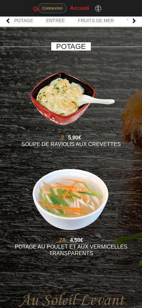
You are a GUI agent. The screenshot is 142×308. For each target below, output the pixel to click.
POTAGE (23, 20)
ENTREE (55, 20)
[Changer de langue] (98, 8)
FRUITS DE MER (96, 20)
